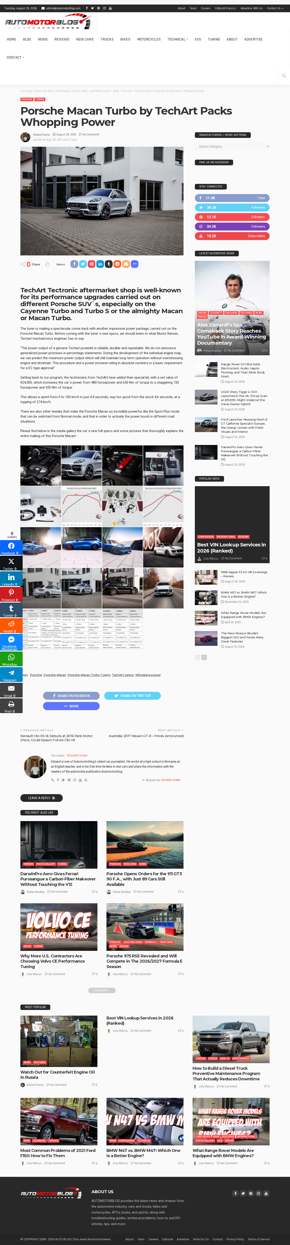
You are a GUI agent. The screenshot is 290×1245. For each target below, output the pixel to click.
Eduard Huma (41, 135)
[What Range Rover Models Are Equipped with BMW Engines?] (206, 618)
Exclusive (231, 313)
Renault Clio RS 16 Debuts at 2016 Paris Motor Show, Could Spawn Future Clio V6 (56, 738)
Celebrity (216, 313)
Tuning (214, 39)
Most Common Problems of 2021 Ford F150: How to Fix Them (57, 1153)
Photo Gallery (45, 864)
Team (193, 8)
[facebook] (232, 198)
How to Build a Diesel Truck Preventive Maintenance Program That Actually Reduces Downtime (226, 1074)
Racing (124, 946)
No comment (91, 134)
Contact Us (274, 8)
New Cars (85, 39)
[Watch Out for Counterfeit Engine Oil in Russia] (58, 1041)
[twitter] (232, 208)
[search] (284, 76)
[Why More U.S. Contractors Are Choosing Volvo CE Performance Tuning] (58, 927)
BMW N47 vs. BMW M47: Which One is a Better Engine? (143, 1153)
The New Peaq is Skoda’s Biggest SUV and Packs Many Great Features (242, 637)
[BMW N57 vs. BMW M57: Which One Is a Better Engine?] (206, 597)
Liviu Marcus (34, 974)
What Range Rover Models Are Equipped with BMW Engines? (223, 1153)
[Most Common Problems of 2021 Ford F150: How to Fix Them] (58, 1121)
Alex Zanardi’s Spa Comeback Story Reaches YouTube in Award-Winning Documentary (231, 334)
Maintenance (241, 1058)
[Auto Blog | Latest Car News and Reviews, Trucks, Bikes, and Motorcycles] (51, 1193)
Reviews (61, 39)
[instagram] (232, 227)
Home (11, 39)
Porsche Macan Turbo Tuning (89, 675)
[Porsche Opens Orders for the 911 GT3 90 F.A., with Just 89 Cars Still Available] (145, 845)
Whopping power (148, 675)
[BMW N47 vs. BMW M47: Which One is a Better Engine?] (145, 1121)
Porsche (27, 99)
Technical (176, 39)
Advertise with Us (252, 8)
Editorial (167, 1239)
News (43, 39)
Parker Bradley (36, 892)
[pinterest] (232, 217)
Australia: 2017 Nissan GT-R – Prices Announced (146, 736)
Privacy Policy (235, 1239)
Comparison (206, 536)
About (181, 8)
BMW (113, 1140)
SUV (220, 1140)
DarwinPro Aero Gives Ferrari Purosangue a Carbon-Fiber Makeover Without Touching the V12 (58, 879)
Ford (27, 1140)
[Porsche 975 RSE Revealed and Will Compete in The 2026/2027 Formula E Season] (145, 927)
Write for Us (201, 1239)
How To (225, 1058)
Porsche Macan (55, 675)
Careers (206, 8)
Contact (14, 57)
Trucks (107, 39)
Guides (213, 1058)
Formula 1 (151, 942)
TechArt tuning (123, 675)
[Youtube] (232, 236)
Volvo (27, 946)
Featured (246, 313)
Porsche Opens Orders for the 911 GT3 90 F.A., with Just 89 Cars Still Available (144, 879)
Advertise (253, 39)
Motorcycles (149, 39)
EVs (198, 39)
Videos (202, 317)
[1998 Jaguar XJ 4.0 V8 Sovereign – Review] (206, 577)
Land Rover (203, 1136)
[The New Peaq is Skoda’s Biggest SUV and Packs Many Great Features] (206, 638)
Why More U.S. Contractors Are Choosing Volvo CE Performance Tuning (52, 961)
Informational (226, 536)
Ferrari (28, 864)
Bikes (125, 39)
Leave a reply (39, 798)
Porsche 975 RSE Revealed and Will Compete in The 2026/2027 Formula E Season (144, 961)
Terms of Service (259, 1239)
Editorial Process (225, 8)
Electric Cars (133, 942)
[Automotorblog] (48, 21)
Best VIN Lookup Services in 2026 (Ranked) (231, 548)
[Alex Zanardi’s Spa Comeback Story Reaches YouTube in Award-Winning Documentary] (232, 308)
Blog (27, 39)
